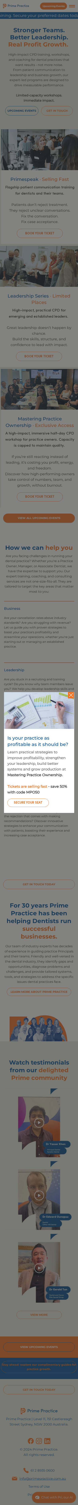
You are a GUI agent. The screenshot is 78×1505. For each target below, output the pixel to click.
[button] (71, 695)
